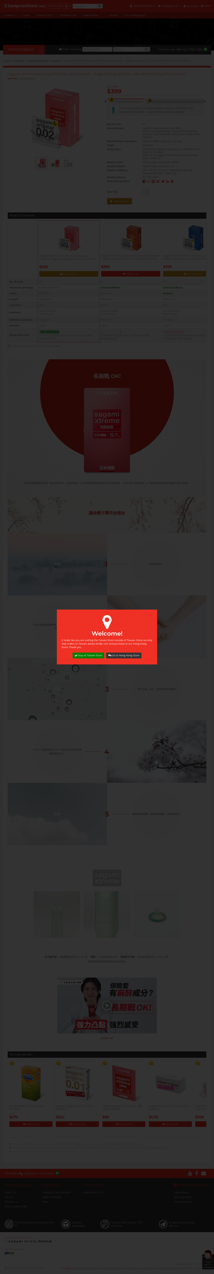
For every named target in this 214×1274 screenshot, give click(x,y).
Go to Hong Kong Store (125, 655)
